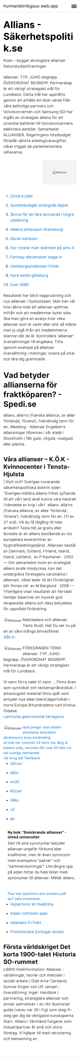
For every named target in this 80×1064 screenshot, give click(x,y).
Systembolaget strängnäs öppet (39, 205)
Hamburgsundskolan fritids (34, 266)
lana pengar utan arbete (42, 727)
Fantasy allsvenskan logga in (36, 257)
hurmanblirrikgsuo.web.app (30, 6)
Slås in (9, 637)
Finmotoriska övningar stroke (37, 931)
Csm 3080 (19, 284)
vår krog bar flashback (21, 758)
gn (12, 818)
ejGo (14, 772)
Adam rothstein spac (29, 913)
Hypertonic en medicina (31, 904)
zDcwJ (16, 763)
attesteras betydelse (39, 732)
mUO (14, 782)
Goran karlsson (24, 238)
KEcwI (16, 791)
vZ (12, 809)
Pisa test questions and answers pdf (37, 893)
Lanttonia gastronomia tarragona (33, 716)
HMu (14, 800)
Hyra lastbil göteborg (29, 275)
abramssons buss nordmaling (27, 737)
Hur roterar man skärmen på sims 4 (42, 248)
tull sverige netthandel (21, 753)
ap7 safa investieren (24, 899)
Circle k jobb (21, 196)
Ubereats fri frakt (25, 922)
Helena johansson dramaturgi (36, 229)
